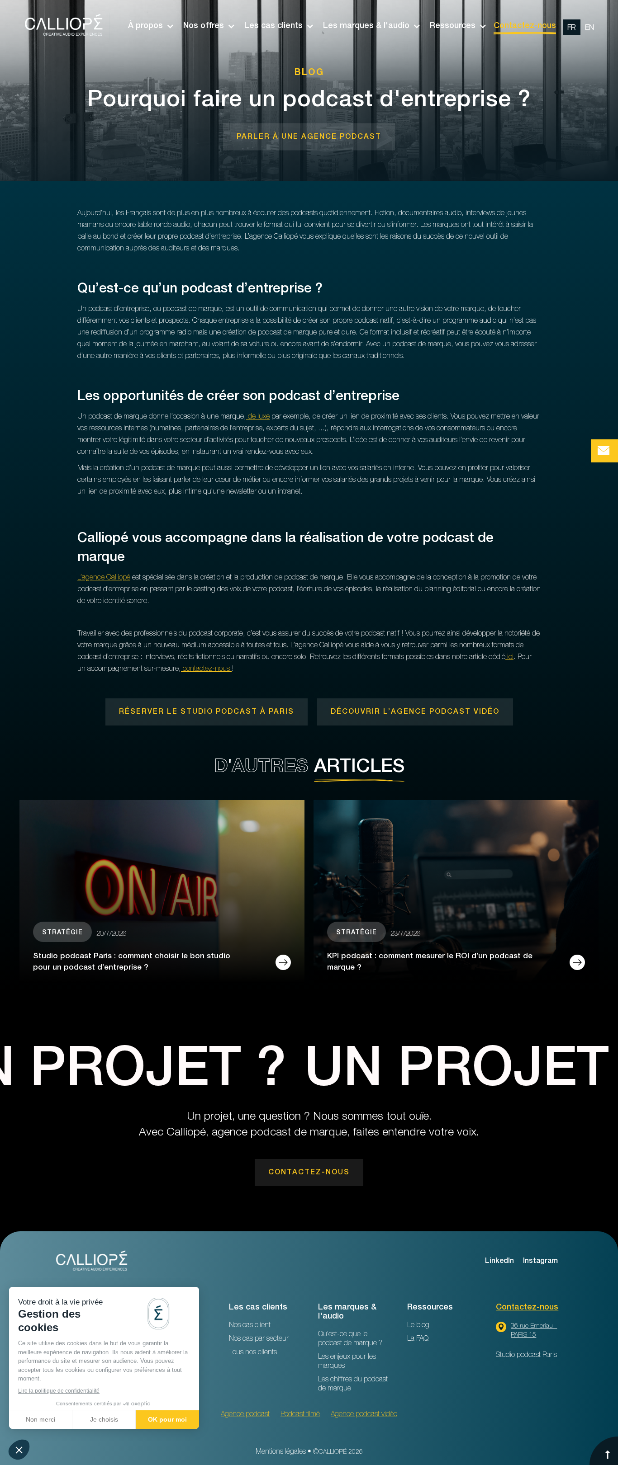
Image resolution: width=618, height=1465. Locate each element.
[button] (146, 26)
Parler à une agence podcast (309, 137)
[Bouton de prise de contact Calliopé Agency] (604, 450)
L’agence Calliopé (103, 578)
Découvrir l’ (415, 712)
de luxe (258, 417)
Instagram (540, 1261)
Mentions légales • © (309, 1452)
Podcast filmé (300, 1414)
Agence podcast (245, 1414)
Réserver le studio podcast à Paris (206, 712)
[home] (64, 26)
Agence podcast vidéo (364, 1414)
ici (509, 657)
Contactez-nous (525, 26)
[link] (309, 137)
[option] (581, 26)
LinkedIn (499, 1261)
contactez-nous (206, 669)
